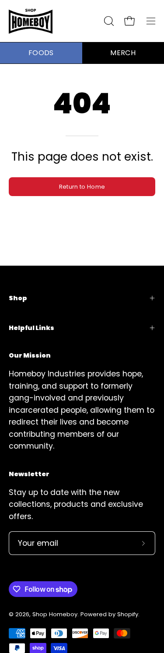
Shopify (127, 614)
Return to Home (82, 186)
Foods (41, 53)
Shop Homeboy (54, 614)
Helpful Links (31, 327)
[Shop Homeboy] (30, 21)
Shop (18, 298)
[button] (108, 21)
